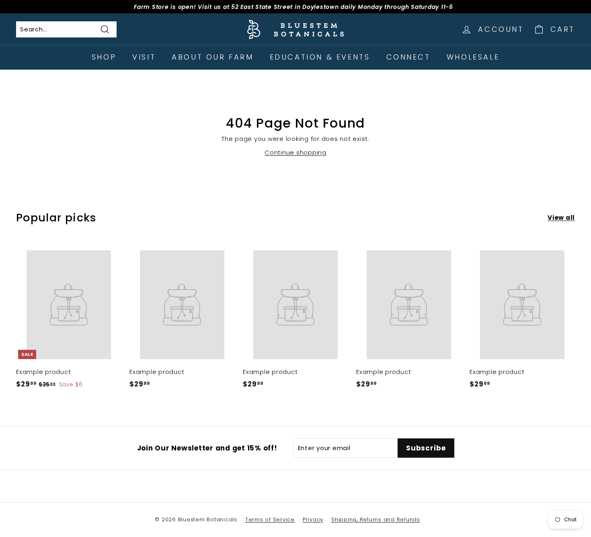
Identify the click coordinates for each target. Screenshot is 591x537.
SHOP (104, 57)
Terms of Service (270, 519)
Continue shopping (295, 152)
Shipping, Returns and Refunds (375, 519)
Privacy (313, 519)
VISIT (144, 57)
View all (561, 217)
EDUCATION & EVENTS (320, 57)
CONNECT (408, 57)
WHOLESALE (473, 57)
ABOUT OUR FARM (212, 57)
